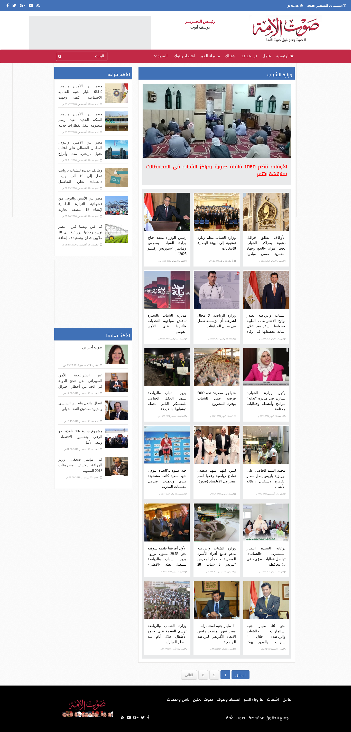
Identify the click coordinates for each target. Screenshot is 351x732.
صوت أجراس (92, 347)
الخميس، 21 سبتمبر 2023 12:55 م (220, 572)
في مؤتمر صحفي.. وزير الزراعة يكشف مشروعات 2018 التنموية (80, 465)
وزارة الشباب (279, 75)
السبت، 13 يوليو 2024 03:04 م (222, 494)
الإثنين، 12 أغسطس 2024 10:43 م (270, 494)
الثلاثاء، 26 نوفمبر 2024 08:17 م (221, 339)
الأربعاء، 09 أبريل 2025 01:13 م (221, 261)
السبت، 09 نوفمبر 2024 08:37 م (172, 339)
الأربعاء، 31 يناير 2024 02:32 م (271, 572)
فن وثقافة (249, 56)
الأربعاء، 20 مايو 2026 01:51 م (271, 261)
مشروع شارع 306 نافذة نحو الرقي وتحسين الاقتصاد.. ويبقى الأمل (80, 436)
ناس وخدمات (178, 699)
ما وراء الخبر (210, 56)
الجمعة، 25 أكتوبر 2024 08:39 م (271, 416)
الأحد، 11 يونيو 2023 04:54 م (272, 649)
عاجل (266, 56)
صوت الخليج (203, 699)
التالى (189, 674)
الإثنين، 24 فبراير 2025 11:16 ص (172, 261)
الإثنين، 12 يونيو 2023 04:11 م (173, 572)
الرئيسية (283, 56)
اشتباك (230, 56)
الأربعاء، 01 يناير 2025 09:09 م (271, 339)
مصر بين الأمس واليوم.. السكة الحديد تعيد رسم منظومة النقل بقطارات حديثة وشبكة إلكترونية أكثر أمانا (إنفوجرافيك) (80, 125)
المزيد (162, 56)
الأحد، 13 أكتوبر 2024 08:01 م (222, 416)
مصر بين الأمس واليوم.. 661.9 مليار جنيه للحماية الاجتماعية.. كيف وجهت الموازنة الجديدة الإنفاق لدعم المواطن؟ (80, 97)
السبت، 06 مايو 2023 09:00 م (222, 649)
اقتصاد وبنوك (184, 56)
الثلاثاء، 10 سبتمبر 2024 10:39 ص (171, 416)
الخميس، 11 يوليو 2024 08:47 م (172, 494)
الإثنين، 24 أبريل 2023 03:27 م (172, 649)
